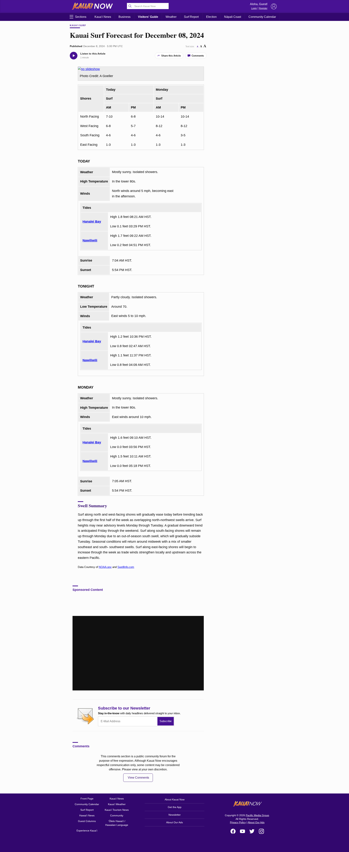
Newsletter (175, 814)
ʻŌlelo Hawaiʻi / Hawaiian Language (116, 823)
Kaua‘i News (103, 16)
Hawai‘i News (87, 815)
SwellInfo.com (125, 566)
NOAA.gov (105, 566)
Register (263, 8)
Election (211, 16)
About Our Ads (174, 822)
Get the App (174, 807)
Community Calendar (262, 16)
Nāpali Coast (232, 16)
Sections (80, 16)
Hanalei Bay (92, 221)
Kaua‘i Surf (78, 25)
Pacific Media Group (257, 815)
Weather (171, 16)
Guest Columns (87, 821)
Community (116, 815)
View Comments (138, 777)
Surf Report (191, 16)
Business (125, 16)
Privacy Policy (238, 822)
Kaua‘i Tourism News (117, 809)
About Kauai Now (174, 799)
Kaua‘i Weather (117, 804)
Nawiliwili (90, 240)
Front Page (87, 798)
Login (254, 8)
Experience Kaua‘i (87, 830)
